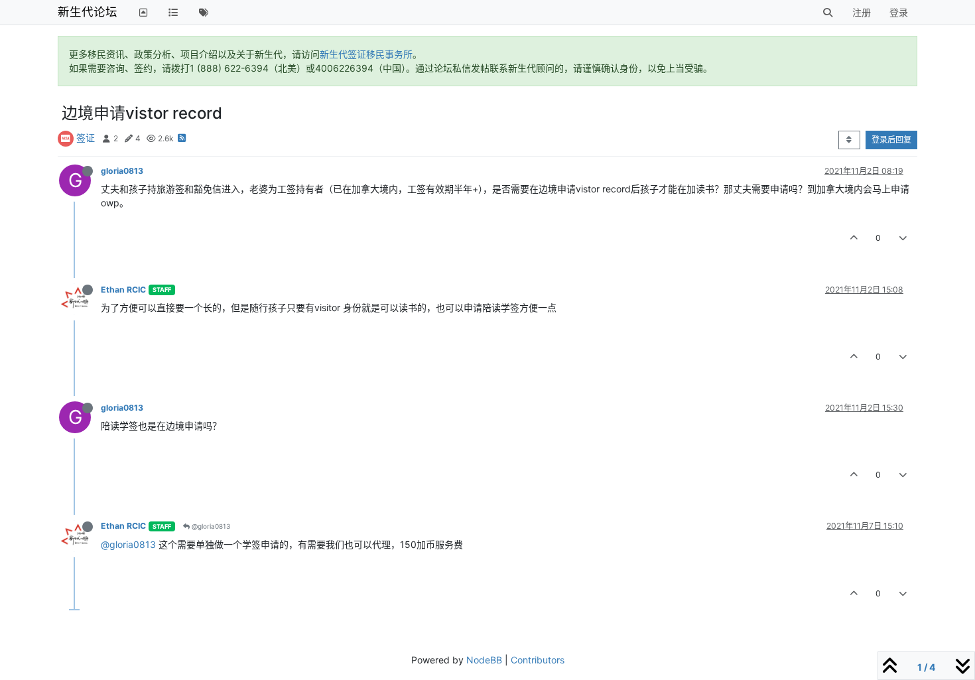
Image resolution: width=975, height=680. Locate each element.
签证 (85, 137)
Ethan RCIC (123, 290)
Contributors (537, 659)
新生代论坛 (87, 12)
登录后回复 (891, 140)
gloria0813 (122, 171)
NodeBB (484, 659)
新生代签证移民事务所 (366, 54)
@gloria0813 (210, 526)
